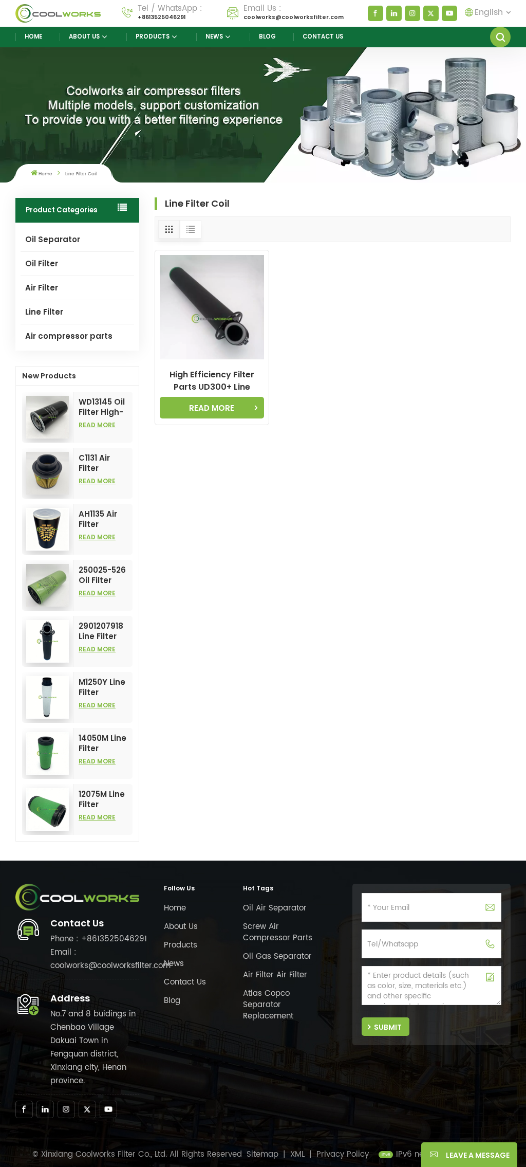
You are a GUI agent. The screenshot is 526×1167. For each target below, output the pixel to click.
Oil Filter (41, 263)
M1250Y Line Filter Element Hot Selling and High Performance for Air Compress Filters (106, 687)
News (214, 36)
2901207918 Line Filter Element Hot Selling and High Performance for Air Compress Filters (106, 631)
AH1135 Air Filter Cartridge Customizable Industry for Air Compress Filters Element (106, 519)
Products (153, 36)
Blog (267, 36)
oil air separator (275, 908)
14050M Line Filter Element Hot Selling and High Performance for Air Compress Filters (106, 743)
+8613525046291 (161, 17)
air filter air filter (275, 975)
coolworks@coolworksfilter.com (293, 17)
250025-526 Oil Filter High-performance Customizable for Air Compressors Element (106, 575)
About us (84, 36)
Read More (97, 425)
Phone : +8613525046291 (98, 939)
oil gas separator (277, 956)
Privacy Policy (342, 1154)
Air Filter (41, 287)
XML (297, 1154)
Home (33, 36)
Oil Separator (52, 239)
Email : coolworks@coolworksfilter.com (110, 959)
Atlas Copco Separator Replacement (268, 1005)
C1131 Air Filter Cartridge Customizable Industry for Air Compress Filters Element (106, 463)
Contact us (323, 36)
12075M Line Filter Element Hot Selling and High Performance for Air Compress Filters (106, 799)
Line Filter (44, 311)
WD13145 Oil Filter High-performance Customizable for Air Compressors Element (106, 407)
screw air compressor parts (277, 932)
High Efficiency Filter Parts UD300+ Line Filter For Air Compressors (212, 381)
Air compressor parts (68, 336)
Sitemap (262, 1154)
